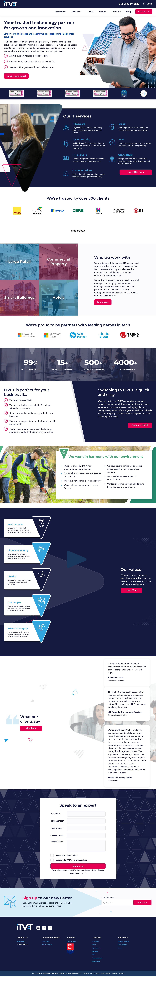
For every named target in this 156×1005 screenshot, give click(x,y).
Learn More (103, 302)
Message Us (20, 941)
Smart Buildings (122, 944)
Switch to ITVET (140, 425)
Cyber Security (81, 139)
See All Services (136, 172)
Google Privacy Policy (93, 870)
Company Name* (57, 835)
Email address (108, 897)
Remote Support (47, 944)
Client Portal (45, 941)
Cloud (122, 123)
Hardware (95, 951)
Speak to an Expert (16, 76)
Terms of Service (75, 873)
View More (31, 728)
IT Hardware (80, 154)
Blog (128, 12)
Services (76, 12)
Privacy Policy (71, 855)
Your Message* (56, 841)
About (102, 12)
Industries (60, 12)
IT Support (79, 123)
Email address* (57, 821)
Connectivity (125, 154)
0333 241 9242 (131, 4)
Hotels (120, 948)
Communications (82, 170)
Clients (90, 12)
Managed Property (123, 941)
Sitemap (121, 973)
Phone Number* (57, 828)
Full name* (55, 814)
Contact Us (144, 11)
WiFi (121, 139)
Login (149, 4)
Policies (114, 973)
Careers (115, 12)
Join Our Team (71, 941)
